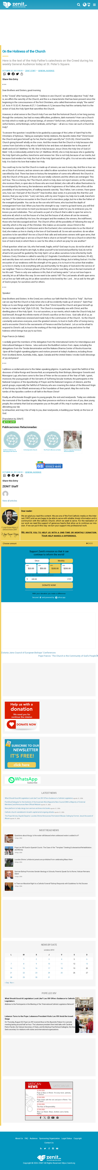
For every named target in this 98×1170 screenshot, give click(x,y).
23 (36, 973)
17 (49, 968)
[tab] (37, 1085)
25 (62, 973)
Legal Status (66, 1138)
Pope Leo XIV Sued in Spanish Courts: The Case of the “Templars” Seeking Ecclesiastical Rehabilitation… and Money (54, 849)
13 (87, 964)
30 (36, 977)
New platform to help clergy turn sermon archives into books (27, 808)
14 (11, 968)
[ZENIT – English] (27, 5)
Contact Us (49, 1143)
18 (62, 968)
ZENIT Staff (30, 71)
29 (24, 977)
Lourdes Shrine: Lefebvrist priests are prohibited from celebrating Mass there (44, 859)
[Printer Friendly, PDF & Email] (9, 421)
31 (49, 977)
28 (11, 977)
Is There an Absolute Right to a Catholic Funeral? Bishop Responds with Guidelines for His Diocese (51, 883)
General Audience (46, 71)
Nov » (12, 983)
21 (11, 973)
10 (49, 964)
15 (24, 968)
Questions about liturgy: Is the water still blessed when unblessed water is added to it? (47, 835)
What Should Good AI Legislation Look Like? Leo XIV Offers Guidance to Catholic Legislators (39, 798)
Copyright (78, 1138)
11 (62, 964)
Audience (34, 1138)
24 (49, 973)
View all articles (9, 500)
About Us (19, 1138)
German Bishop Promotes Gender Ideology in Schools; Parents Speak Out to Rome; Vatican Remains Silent (52, 873)
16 (36, 968)
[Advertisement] (49, 27)
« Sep (7, 983)
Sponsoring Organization (49, 1138)
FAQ (26, 1138)
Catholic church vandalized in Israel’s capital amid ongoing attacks (29, 812)
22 (24, 973)
